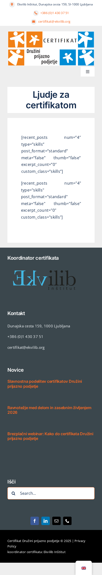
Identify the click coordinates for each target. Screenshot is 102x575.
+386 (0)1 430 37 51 (54, 13)
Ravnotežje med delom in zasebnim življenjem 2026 (49, 410)
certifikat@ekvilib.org (54, 21)
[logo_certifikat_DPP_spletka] (51, 33)
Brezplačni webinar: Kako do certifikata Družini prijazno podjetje (50, 436)
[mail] (56, 521)
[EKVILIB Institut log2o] (44, 265)
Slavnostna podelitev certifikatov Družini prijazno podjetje (44, 383)
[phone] (67, 521)
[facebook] (34, 521)
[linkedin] (45, 521)
